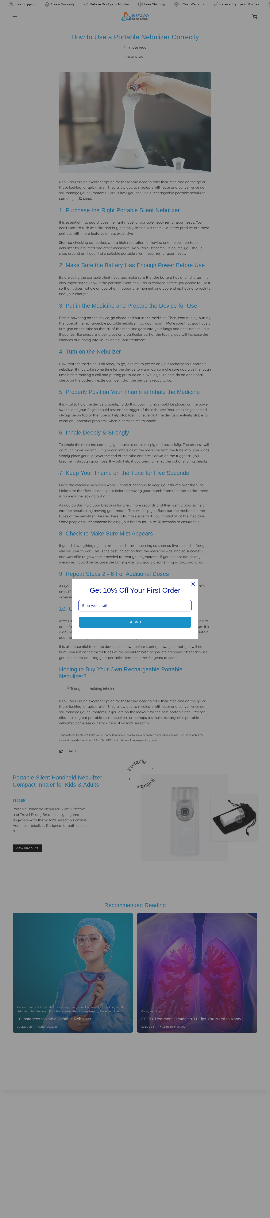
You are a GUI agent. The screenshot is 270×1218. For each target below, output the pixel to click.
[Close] (193, 584)
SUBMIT (135, 622)
